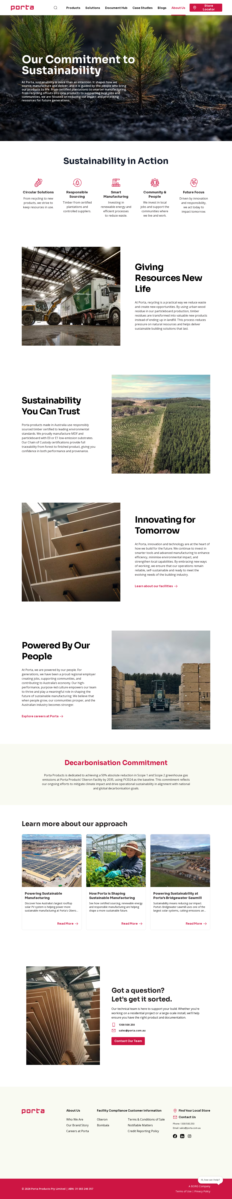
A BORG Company (199, 1186)
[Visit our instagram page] (189, 1136)
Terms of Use (183, 1191)
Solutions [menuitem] (92, 8)
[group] (116, 78)
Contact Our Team (128, 1041)
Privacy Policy (202, 1191)
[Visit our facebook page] (175, 1136)
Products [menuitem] (73, 8)
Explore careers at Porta (40, 716)
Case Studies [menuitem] (142, 8)
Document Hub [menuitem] (116, 8)
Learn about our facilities (154, 586)
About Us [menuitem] (178, 8)
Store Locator (209, 7)
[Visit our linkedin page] (182, 1136)
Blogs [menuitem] (162, 8)
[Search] (55, 7)
